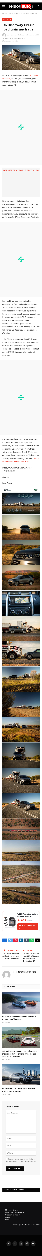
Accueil (4, 13)
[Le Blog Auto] (21, 6)
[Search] (38, 6)
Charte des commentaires (14, 1212)
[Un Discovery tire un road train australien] (21, 57)
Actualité (7, 19)
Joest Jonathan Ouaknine (15, 35)
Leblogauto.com (20, 1225)
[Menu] (3, 6)
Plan (7, 1220)
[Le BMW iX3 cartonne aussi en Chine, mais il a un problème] (21, 1074)
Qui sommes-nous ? (12, 1215)
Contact (8, 1217)
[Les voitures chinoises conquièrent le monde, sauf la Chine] (21, 1003)
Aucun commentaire (11, 41)
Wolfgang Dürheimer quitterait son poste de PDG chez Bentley (10, 956)
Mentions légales (11, 1210)
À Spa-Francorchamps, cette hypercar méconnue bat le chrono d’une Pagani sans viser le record (19, 1054)
